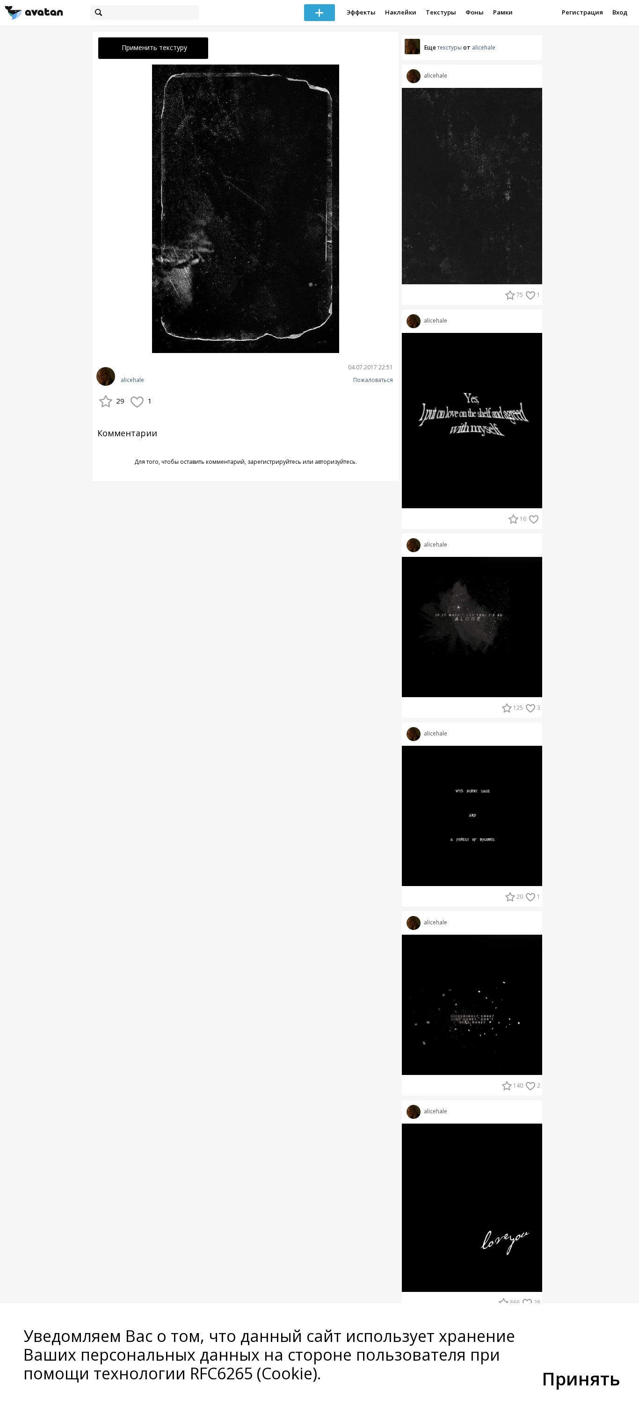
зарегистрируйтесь (274, 462)
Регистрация (582, 12)
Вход (619, 12)
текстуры (449, 47)
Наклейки (400, 12)
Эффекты (361, 12)
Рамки (503, 12)
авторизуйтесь (335, 462)
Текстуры (441, 12)
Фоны (474, 12)
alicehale (132, 380)
